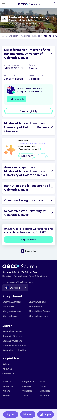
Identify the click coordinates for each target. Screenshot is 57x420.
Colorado (18, 23)
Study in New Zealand (40, 311)
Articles (6, 364)
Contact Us (8, 373)
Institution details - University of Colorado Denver (27, 187)
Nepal (43, 386)
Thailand (26, 395)
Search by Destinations (14, 345)
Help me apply (17, 99)
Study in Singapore (38, 315)
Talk (12, 414)
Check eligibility (28, 111)
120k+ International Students (32, 143)
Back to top (30, 250)
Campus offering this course (24, 200)
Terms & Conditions (38, 276)
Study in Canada (37, 301)
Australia (8, 381)
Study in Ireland (10, 315)
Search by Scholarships (14, 350)
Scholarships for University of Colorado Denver (25, 213)
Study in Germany (11, 311)
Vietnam (44, 395)
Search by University (13, 336)
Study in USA (35, 306)
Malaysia (26, 386)
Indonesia (8, 386)
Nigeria (7, 390)
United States (32, 23)
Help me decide (28, 239)
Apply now (27, 155)
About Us (7, 368)
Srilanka (7, 395)
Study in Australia (11, 301)
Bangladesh (27, 381)
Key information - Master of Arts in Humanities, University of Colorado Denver (27, 53)
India (42, 381)
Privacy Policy (20, 276)
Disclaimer (7, 276)
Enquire (48, 414)
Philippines (27, 390)
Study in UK (8, 306)
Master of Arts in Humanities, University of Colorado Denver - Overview (26, 127)
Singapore (45, 390)
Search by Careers (12, 340)
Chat (29, 414)
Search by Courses (12, 331)
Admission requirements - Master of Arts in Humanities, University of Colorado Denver (25, 171)
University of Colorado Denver (23, 20)
